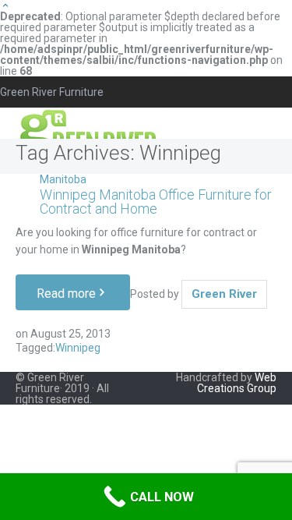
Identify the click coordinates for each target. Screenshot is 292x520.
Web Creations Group (236, 382)
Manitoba (63, 179)
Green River (224, 294)
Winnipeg (77, 347)
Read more (66, 293)
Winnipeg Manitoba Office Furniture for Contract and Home (156, 202)
